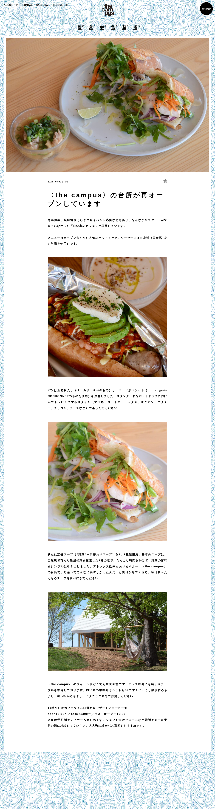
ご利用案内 (206, 9)
